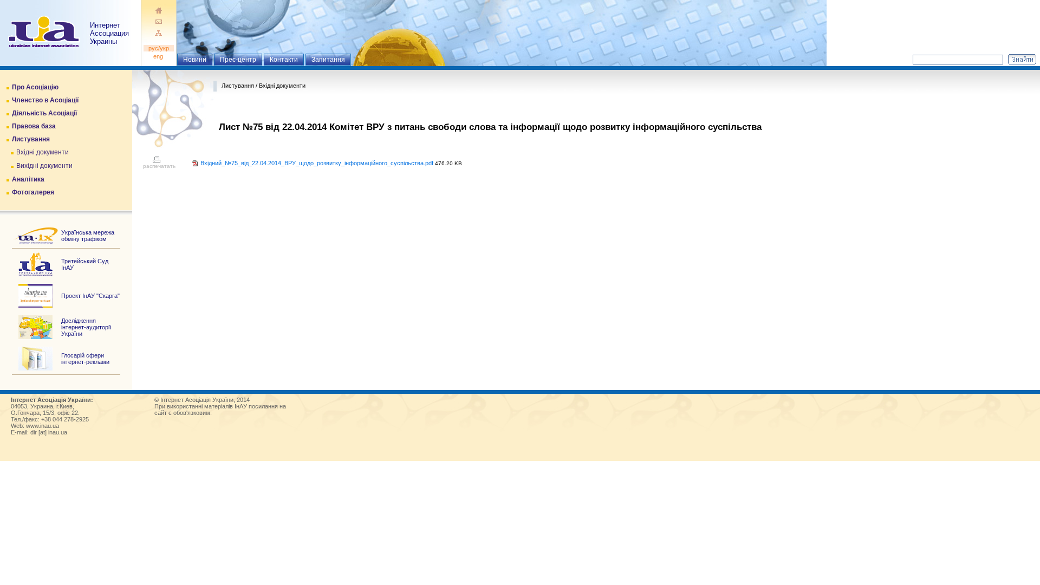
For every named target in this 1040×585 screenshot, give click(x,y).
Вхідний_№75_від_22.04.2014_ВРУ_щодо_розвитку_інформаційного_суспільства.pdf (316, 163)
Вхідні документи (42, 152)
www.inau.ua (42, 425)
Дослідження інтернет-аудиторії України (86, 327)
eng (159, 56)
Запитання (328, 59)
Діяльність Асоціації (44, 113)
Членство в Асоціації (45, 100)
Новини (194, 59)
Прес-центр (238, 59)
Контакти (284, 59)
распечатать (159, 166)
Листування (31, 139)
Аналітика (28, 179)
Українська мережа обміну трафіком (87, 235)
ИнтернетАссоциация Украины (109, 33)
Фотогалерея (33, 192)
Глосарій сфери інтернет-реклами (85, 358)
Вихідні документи (44, 166)
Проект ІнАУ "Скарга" (90, 295)
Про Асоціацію (35, 87)
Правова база (34, 126)
